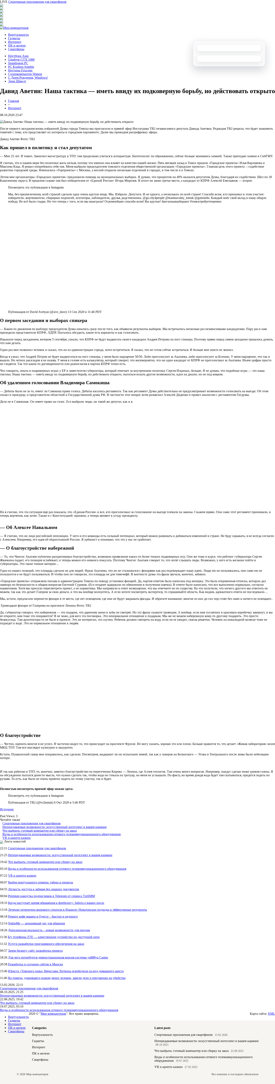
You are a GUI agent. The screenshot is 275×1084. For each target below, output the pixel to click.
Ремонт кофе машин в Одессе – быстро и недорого (43, 916)
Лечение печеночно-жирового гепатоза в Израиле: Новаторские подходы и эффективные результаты (77, 909)
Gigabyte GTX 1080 (21, 59)
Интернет (14, 42)
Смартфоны (16, 49)
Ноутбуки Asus (18, 56)
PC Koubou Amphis (21, 66)
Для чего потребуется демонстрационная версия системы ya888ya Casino (58, 957)
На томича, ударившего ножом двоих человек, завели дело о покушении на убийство (67, 978)
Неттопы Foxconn (20, 70)
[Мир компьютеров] (14, 28)
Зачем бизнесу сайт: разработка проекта (35, 950)
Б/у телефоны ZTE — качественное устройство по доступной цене (54, 937)
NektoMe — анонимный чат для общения (36, 923)
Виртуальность (18, 34)
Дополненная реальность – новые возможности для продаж (49, 930)
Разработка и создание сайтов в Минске (35, 964)
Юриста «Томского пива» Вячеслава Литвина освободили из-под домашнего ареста (66, 971)
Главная (13, 101)
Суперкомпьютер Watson (25, 74)
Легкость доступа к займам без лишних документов (43, 889)
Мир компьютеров (53, 1013)
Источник (7, 809)
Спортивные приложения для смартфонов (37, 1)
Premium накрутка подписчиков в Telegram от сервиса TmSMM (51, 896)
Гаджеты (14, 38)
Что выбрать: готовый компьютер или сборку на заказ (39, 830)
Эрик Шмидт (17, 81)
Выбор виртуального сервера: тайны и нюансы (40, 882)
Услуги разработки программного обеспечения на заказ (46, 943)
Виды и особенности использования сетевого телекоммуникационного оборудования (61, 834)
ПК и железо (17, 45)
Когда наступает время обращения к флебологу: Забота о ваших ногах (56, 903)
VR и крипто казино (16, 837)
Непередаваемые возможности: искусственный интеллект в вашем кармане (54, 827)
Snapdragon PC (18, 63)
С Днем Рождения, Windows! (28, 77)
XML (271, 1013)
